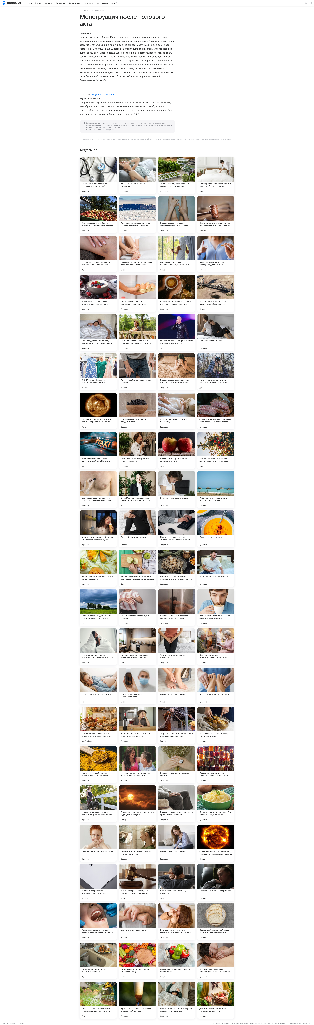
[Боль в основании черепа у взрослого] (176, 882)
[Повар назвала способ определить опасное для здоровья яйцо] (137, 293)
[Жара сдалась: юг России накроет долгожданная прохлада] (176, 725)
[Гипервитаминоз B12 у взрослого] (215, 882)
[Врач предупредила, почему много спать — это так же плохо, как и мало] (98, 332)
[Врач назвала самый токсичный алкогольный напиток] (137, 1000)
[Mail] (3, 3)
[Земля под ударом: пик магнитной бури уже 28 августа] (137, 803)
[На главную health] (13, 3)
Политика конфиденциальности (298, 1023)
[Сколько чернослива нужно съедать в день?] (137, 411)
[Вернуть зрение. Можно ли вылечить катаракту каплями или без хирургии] (176, 921)
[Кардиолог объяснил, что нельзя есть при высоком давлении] (176, 293)
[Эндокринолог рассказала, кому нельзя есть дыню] (98, 568)
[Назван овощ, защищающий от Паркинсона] (176, 961)
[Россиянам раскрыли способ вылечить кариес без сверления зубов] (98, 921)
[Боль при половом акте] (215, 332)
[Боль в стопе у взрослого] (176, 686)
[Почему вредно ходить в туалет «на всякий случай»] (137, 843)
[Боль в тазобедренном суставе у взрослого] (137, 371)
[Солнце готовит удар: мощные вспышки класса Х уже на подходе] (215, 843)
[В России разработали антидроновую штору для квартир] (98, 882)
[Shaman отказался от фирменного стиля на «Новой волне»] (176, 332)
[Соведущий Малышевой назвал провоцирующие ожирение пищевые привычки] (215, 921)
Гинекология (99, 10)
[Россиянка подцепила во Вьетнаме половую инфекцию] (176, 254)
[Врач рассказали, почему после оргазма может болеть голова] (176, 371)
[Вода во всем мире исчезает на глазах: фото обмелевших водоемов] (215, 293)
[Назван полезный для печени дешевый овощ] (137, 961)
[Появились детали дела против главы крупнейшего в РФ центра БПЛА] (215, 214)
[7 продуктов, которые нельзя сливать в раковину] (98, 961)
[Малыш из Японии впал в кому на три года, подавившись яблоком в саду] (137, 568)
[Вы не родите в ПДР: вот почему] (98, 686)
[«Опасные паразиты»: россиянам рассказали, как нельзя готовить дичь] (215, 411)
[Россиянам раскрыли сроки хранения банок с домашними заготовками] (215, 764)
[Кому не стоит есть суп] (215, 528)
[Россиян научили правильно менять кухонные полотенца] (137, 646)
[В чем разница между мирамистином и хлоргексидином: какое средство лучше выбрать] (137, 686)
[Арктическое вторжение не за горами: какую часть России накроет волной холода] (137, 214)
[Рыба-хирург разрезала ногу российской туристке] (215, 489)
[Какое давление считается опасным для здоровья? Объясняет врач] (98, 175)
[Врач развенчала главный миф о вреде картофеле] (215, 725)
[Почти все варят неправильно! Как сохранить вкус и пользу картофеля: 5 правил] (215, 803)
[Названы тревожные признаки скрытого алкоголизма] (137, 725)
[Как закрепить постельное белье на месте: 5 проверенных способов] (215, 175)
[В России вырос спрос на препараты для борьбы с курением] (215, 254)
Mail (3, 1023)
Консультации (85, 10)
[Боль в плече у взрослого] (176, 843)
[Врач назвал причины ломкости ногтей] (176, 764)
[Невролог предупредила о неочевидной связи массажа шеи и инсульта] (215, 961)
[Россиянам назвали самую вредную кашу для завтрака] (98, 293)
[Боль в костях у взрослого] (137, 921)
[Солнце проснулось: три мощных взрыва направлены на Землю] (98, 411)
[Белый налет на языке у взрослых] (98, 843)
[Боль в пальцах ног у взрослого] (215, 686)
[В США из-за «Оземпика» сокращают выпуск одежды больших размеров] (98, 371)
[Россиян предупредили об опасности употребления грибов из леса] (176, 568)
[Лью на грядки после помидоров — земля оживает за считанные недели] (98, 1000)
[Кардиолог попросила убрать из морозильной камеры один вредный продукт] (98, 528)
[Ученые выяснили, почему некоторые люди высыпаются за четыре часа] (98, 646)
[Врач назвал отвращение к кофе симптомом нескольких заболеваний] (215, 607)
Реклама (21, 1023)
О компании (11, 1023)
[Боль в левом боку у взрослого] (215, 568)
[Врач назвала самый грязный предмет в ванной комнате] (176, 607)
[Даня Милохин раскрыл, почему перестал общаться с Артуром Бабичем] (137, 489)
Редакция (216, 1023)
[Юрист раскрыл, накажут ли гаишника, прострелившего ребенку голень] (137, 882)
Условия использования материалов (235, 1023)
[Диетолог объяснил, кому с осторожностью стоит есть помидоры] (215, 1000)
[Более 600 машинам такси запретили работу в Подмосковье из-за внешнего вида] (98, 450)
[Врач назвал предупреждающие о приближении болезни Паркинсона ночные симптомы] (176, 803)
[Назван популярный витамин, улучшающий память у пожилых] (137, 332)
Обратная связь (256, 1023)
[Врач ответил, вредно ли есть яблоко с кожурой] (176, 450)
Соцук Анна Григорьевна (104, 94)
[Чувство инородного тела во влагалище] (176, 411)
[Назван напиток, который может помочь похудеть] (137, 450)
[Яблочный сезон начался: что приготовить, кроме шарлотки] (98, 725)
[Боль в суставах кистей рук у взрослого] (137, 607)
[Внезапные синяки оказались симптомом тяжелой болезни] (98, 254)
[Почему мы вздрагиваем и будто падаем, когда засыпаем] (176, 1000)
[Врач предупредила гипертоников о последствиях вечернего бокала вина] (215, 646)
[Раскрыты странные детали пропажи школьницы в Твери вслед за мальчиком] (215, 371)
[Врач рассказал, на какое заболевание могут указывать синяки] (176, 214)
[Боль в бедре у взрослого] (137, 528)
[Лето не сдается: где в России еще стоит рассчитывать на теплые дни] (98, 607)
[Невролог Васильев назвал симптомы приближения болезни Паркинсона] (98, 803)
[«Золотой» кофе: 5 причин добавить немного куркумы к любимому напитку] (98, 764)
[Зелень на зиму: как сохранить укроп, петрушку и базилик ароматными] (176, 175)
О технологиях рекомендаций (274, 1023)
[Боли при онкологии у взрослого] (176, 489)
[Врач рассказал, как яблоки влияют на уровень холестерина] (98, 214)
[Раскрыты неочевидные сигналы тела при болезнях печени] (137, 254)
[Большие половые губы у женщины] (137, 175)
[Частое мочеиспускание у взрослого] (176, 646)
